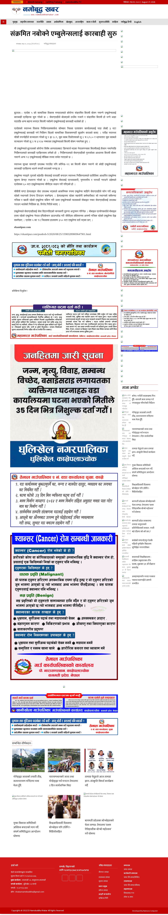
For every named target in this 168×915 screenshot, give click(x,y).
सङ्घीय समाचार (27, 22)
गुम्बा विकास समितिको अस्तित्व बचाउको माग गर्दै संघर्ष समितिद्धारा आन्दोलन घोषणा (26, 829)
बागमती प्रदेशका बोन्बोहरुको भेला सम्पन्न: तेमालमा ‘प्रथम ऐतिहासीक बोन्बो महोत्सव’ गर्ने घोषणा (99, 827)
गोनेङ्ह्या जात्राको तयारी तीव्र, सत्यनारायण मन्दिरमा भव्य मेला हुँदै (27, 781)
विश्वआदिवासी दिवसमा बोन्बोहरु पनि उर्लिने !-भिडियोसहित (60, 827)
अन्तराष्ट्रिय (79, 22)
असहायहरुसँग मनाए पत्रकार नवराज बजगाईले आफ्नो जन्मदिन (143, 580)
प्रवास (48, 22)
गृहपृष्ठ (15, 22)
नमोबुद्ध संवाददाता (49, 43)
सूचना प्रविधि (104, 22)
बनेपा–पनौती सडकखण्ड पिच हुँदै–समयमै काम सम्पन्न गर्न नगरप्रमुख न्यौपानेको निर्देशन (143, 399)
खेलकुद (69, 22)
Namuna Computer (150, 910)
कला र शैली (91, 22)
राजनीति (40, 22)
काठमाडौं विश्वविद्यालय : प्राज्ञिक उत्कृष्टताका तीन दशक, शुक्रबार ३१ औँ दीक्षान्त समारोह (143, 562)
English (137, 22)
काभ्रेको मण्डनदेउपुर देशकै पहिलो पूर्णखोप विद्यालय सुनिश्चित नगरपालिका (142, 544)
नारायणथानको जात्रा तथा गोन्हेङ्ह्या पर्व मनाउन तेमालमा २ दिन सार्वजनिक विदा (63, 781)
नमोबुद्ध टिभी (126, 22)
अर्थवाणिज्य (58, 22)
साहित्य (115, 22)
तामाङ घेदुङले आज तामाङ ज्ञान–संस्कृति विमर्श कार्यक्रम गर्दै (99, 781)
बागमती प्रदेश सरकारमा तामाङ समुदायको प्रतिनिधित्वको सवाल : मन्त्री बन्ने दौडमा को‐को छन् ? (143, 526)
